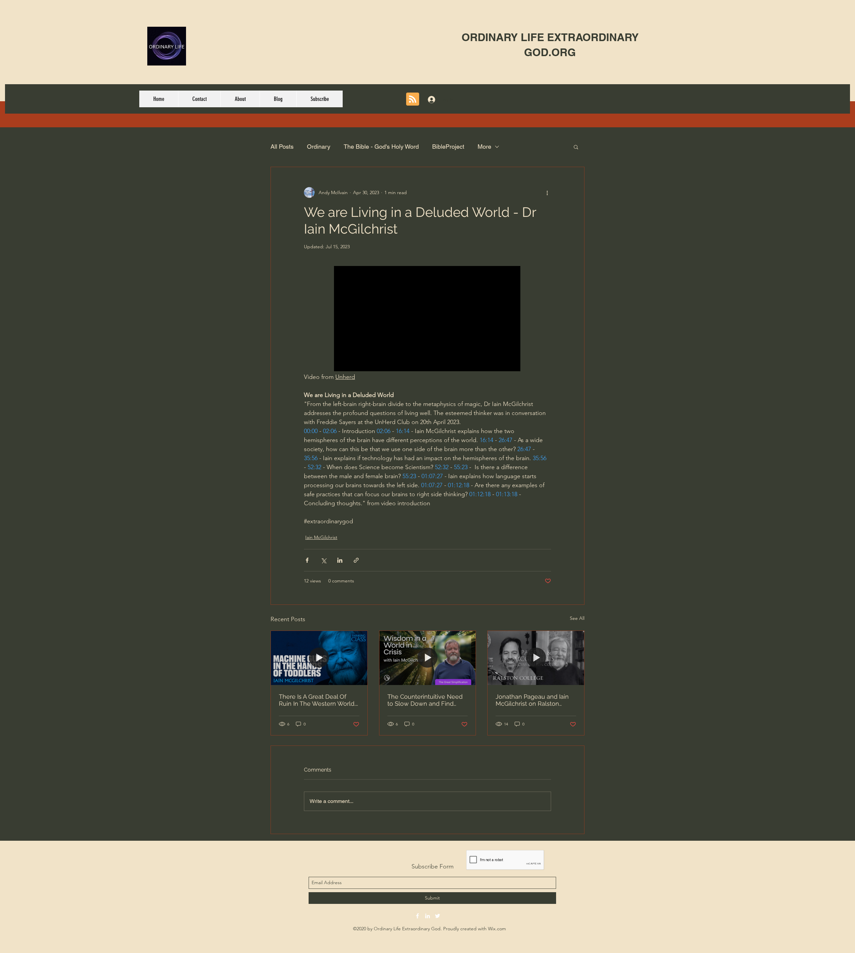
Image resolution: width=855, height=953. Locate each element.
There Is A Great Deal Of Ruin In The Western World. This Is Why (317, 700)
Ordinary (318, 146)
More (484, 146)
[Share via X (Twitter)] (323, 560)
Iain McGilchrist (321, 537)
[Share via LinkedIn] (340, 560)
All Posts (282, 146)
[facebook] (417, 916)
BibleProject (448, 146)
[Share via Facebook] (307, 560)
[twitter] (437, 916)
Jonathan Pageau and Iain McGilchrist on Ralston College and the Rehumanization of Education (532, 700)
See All (577, 618)
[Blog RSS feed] (412, 99)
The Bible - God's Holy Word (381, 146)
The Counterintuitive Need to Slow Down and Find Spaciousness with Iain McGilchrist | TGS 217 (425, 700)
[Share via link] (356, 560)
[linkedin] (427, 916)
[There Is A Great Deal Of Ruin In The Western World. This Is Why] (319, 658)
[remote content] (427, 319)
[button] (576, 146)
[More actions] (547, 192)
